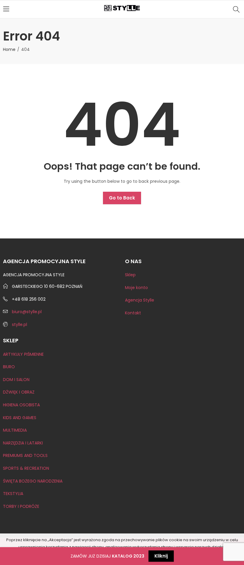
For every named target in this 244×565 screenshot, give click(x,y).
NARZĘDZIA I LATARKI (23, 443)
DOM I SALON (16, 380)
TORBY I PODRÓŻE (21, 506)
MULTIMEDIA (15, 430)
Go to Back (122, 198)
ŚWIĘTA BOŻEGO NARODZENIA (32, 481)
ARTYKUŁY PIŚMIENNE (23, 354)
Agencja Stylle (139, 300)
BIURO (9, 367)
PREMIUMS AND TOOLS (25, 455)
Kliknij (161, 556)
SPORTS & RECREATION (26, 468)
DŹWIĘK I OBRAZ (19, 392)
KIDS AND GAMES (19, 418)
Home (9, 49)
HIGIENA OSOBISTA (21, 405)
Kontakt (133, 313)
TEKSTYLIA (13, 494)
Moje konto (136, 288)
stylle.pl (19, 324)
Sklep (130, 275)
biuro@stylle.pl (27, 312)
